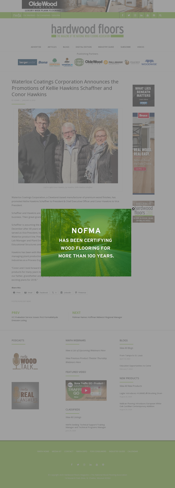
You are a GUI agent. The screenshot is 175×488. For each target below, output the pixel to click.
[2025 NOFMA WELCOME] (86, 242)
